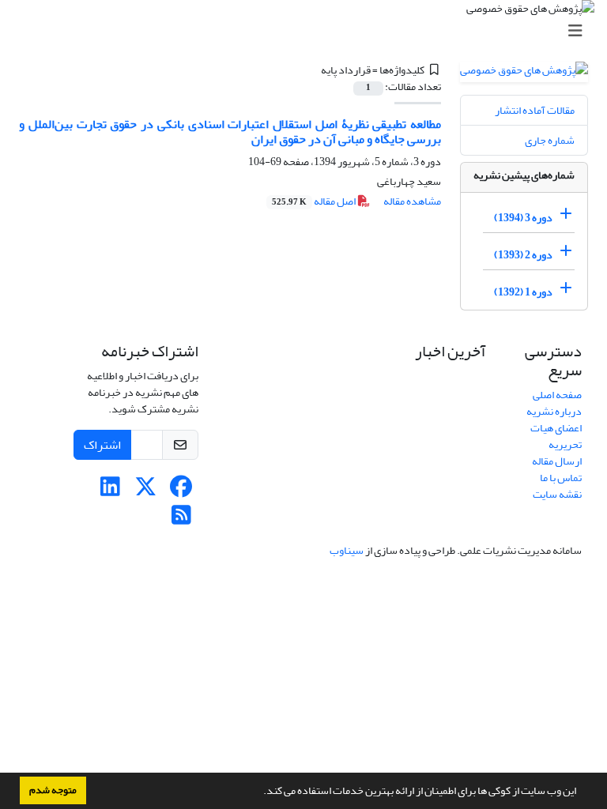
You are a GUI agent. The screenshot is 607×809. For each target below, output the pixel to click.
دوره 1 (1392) (523, 292)
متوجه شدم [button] (53, 790)
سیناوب (347, 550)
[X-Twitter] (146, 491)
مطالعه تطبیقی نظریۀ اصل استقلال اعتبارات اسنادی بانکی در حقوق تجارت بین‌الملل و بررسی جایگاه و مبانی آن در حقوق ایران (230, 131)
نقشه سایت (557, 494)
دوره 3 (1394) (523, 217)
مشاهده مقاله (412, 201)
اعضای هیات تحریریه (556, 436)
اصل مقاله (314, 201)
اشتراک (102, 445)
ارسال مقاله (557, 461)
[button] (259, 792)
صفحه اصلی (557, 394)
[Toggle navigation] (308, 31)
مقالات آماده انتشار (535, 110)
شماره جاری (550, 140)
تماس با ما (561, 477)
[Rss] (181, 519)
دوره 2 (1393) (523, 254)
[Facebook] (181, 491)
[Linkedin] (110, 491)
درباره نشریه (554, 411)
